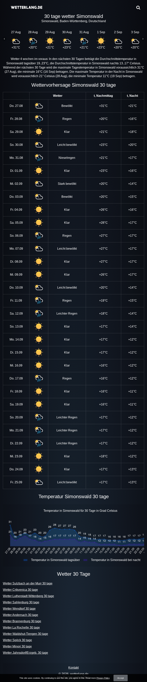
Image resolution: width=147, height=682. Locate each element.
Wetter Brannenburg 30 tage (22, 621)
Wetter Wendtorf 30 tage (19, 608)
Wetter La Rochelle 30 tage (21, 627)
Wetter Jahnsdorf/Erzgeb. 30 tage (25, 652)
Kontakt (73, 667)
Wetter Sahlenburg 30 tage (21, 602)
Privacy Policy (103, 678)
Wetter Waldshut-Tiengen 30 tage (25, 633)
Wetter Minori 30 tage (17, 646)
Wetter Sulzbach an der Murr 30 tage (27, 583)
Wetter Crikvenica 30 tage (20, 589)
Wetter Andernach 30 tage (20, 615)
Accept (120, 678)
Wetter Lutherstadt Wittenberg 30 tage (28, 596)
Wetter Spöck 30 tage (17, 640)
